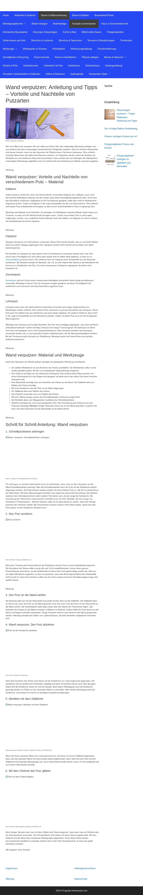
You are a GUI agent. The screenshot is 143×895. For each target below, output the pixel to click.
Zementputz (11, 280)
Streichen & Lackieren (42, 40)
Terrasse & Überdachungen (101, 40)
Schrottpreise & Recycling (15, 57)
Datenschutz (80, 879)
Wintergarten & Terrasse (35, 49)
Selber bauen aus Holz (14, 40)
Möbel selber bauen (91, 32)
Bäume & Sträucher (114, 57)
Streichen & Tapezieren (70, 40)
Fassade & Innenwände (84, 23)
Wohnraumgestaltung (81, 49)
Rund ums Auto (41, 57)
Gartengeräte (76, 74)
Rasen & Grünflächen (65, 57)
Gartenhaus (74, 65)
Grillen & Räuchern (55, 74)
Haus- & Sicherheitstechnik (114, 23)
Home (6, 15)
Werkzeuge (8, 49)
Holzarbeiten (58, 49)
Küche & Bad (69, 32)
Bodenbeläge (59, 23)
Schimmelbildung (13, 259)
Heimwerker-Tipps (98, 74)
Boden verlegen (39, 23)
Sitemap (10, 879)
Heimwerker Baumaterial (15, 32)
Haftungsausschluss (85, 868)
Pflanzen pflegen (90, 57)
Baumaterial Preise (104, 15)
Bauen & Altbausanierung (54, 15)
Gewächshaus (92, 65)
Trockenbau (126, 40)
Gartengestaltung (113, 65)
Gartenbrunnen (30, 65)
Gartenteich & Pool (53, 65)
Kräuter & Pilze (10, 65)
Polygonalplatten (115, 32)
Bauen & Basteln (80, 15)
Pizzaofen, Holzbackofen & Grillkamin (21, 74)
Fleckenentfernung (106, 49)
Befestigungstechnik (13, 23)
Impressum (11, 868)
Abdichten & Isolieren (25, 15)
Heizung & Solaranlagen (45, 32)
